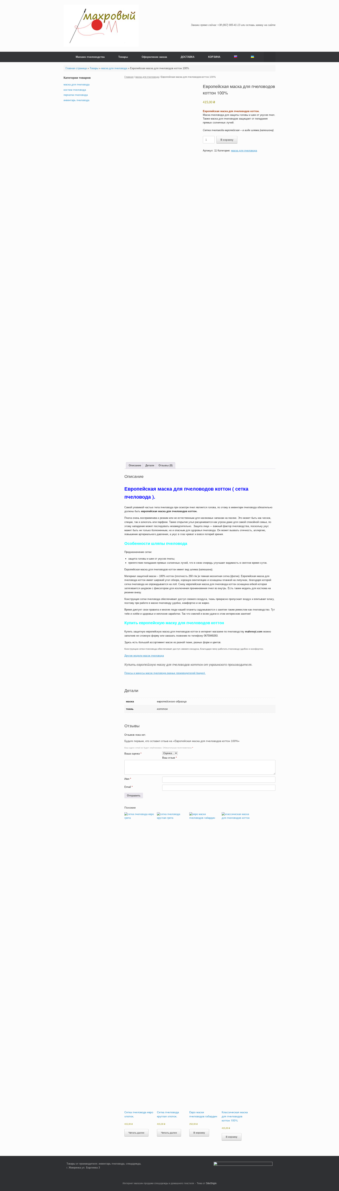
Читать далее (136, 1132)
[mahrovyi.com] (101, 26)
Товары (123, 56)
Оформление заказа (154, 56)
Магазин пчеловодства (90, 56)
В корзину (227, 139)
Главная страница (76, 68)
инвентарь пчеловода (76, 100)
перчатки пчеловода (76, 94)
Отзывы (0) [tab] (165, 465)
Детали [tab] (149, 465)
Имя (127, 778)
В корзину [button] (199, 1132)
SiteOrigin (211, 1183)
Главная (129, 77)
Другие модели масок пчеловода (144, 655)
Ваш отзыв (169, 757)
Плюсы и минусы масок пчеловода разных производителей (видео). (165, 673)
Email (128, 786)
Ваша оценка (132, 753)
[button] (269, 57)
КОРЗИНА (214, 56)
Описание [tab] (135, 465)
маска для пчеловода (114, 68)
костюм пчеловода (75, 89)
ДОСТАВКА (187, 56)
